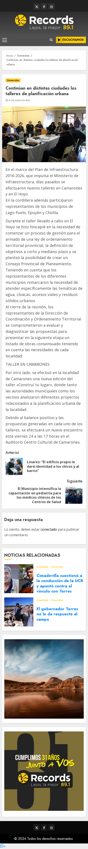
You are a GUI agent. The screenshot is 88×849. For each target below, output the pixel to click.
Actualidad (43, 567)
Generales (13, 80)
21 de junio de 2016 (19, 100)
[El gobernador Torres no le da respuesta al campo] (18, 611)
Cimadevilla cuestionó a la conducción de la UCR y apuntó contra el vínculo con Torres (60, 583)
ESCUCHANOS (73, 40)
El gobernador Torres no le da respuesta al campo (57, 614)
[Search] (51, 40)
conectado (49, 529)
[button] (3, 846)
